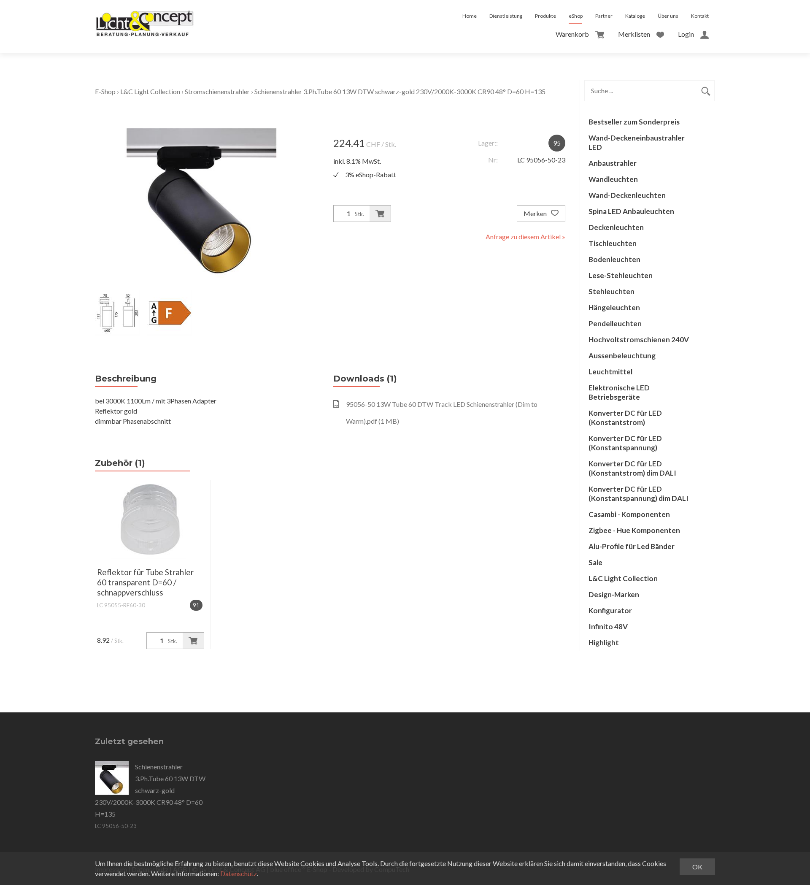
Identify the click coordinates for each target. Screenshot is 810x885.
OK (697, 867)
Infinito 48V (608, 626)
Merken (536, 213)
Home (469, 16)
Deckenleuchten (616, 227)
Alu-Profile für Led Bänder (632, 546)
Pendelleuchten (615, 323)
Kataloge (635, 16)
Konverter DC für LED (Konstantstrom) (625, 418)
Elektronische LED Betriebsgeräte (619, 392)
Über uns (668, 16)
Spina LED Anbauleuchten (631, 211)
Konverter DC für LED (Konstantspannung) (625, 443)
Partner (604, 16)
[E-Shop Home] (144, 16)
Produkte (545, 16)
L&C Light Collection (150, 91)
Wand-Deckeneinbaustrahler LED (637, 142)
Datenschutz (238, 873)
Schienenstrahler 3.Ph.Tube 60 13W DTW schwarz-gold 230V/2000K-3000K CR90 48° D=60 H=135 (399, 91)
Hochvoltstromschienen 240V (639, 339)
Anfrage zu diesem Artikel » (525, 237)
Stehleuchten (611, 291)
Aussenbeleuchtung (622, 355)
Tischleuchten (613, 243)
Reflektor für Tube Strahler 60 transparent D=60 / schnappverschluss (145, 582)
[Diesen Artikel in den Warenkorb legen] (380, 214)
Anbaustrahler (613, 163)
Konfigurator (610, 610)
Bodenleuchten (614, 259)
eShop (576, 16)
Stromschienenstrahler (217, 91)
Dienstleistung (505, 16)
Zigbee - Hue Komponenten (634, 530)
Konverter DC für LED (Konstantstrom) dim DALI (632, 468)
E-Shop (105, 91)
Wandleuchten (613, 179)
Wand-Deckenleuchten (627, 195)
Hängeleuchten (614, 307)
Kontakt (700, 16)
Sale (595, 562)
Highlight (604, 642)
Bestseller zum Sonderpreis (634, 121)
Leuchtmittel (610, 371)
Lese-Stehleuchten (621, 275)
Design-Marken (614, 594)
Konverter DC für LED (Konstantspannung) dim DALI (638, 493)
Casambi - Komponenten (629, 514)
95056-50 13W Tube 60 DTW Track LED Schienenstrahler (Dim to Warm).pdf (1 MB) (441, 412)
